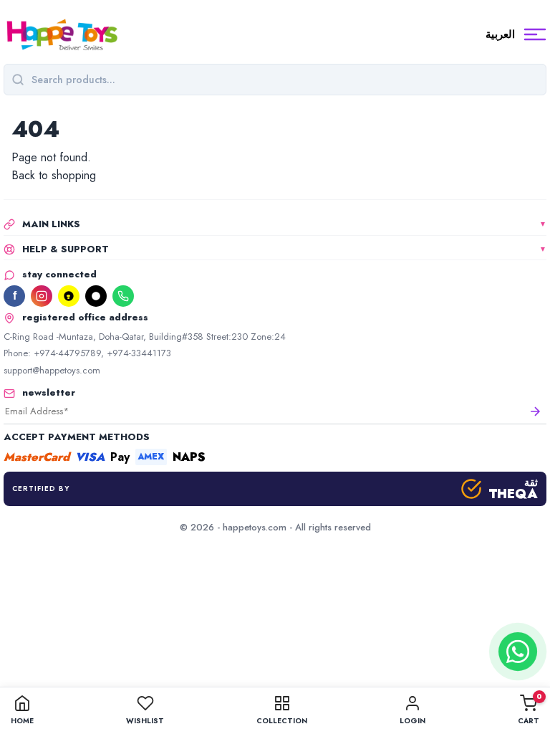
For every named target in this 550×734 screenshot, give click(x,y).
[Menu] (535, 34)
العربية (500, 34)
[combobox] (285, 80)
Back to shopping (53, 175)
